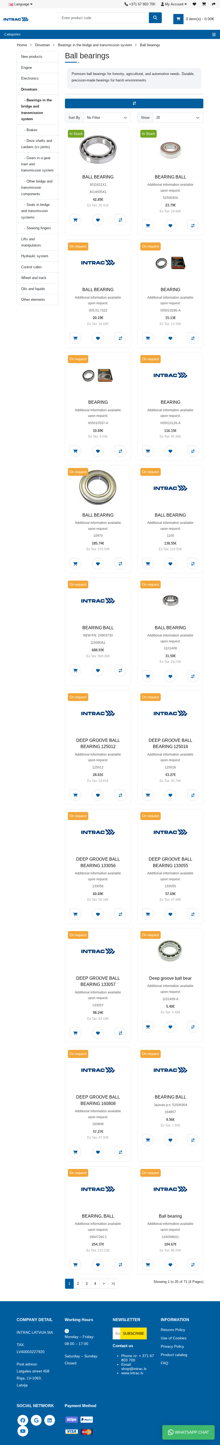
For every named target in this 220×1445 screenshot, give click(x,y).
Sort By (74, 118)
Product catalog (174, 1355)
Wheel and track (33, 278)
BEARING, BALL (98, 1216)
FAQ (164, 1363)
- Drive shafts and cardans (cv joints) (36, 144)
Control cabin (31, 267)
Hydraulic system (34, 256)
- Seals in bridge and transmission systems (35, 211)
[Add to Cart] (75, 220)
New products (31, 57)
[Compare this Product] (120, 220)
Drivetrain (42, 45)
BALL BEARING (97, 177)
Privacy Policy (172, 1346)
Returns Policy (173, 1330)
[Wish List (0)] (194, 4)
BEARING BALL (170, 177)
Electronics (30, 78)
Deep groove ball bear (170, 978)
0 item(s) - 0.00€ (199, 19)
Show (145, 118)
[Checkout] (214, 4)
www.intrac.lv (132, 1373)
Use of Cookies (173, 1338)
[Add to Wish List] (98, 220)
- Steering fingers (36, 228)
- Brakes (29, 130)
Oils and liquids (33, 289)
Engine (26, 68)
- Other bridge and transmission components (36, 187)
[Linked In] (49, 1420)
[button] (174, 4)
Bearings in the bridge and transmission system (95, 45)
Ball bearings (150, 45)
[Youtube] (22, 1430)
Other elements (33, 300)
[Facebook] (22, 1420)
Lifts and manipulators (31, 242)
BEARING (170, 289)
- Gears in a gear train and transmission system (37, 164)
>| (113, 1284)
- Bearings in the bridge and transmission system (36, 109)
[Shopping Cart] (204, 4)
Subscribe (133, 1333)
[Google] (36, 1420)
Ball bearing (170, 1216)
